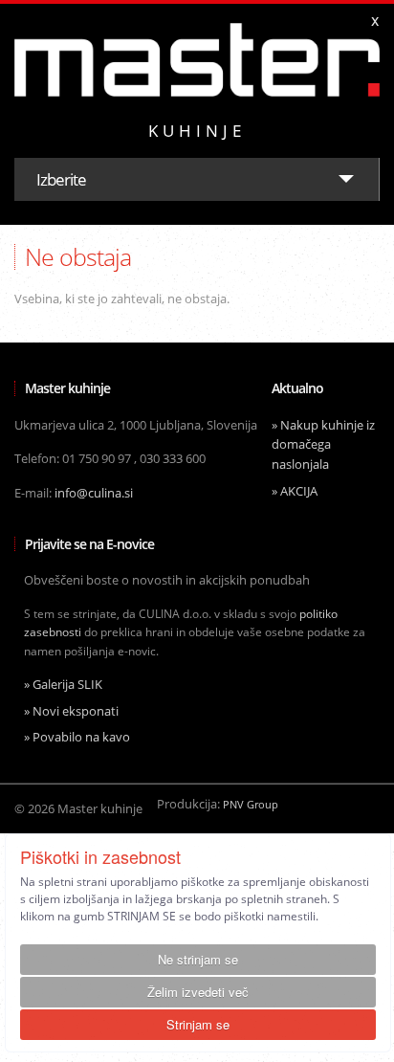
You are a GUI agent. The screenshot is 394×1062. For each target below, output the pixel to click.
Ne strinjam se (198, 959)
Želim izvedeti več (198, 992)
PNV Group (250, 804)
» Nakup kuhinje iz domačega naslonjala (323, 445)
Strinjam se (198, 1024)
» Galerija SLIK (63, 684)
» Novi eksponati (71, 710)
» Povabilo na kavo (77, 736)
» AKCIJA (294, 490)
